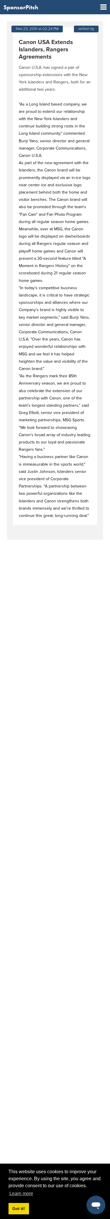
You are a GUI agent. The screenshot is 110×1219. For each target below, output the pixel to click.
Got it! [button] (18, 1208)
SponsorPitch (21, 7)
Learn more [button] (21, 1193)
